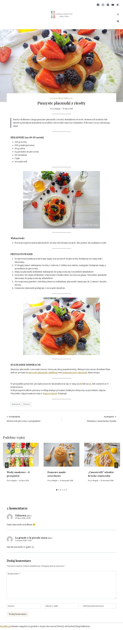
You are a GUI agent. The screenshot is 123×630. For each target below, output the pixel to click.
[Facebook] (98, 4)
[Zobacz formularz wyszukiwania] (118, 21)
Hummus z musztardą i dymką (101, 419)
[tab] (56, 489)
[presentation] (21, 455)
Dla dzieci (54, 98)
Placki (70, 98)
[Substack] (117, 4)
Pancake (63, 98)
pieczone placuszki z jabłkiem (43, 372)
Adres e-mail (51, 606)
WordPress (5, 626)
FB (81, 383)
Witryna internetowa (93, 606)
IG (90, 383)
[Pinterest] (107, 4)
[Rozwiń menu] (118, 14)
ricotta (26, 404)
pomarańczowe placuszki (75, 372)
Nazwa (11, 606)
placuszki (16, 404)
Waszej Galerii (50, 393)
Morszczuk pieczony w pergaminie (24, 419)
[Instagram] (103, 4)
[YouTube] (112, 4)
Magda (57, 109)
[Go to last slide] (7, 465)
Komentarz (14, 573)
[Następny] (116, 465)
